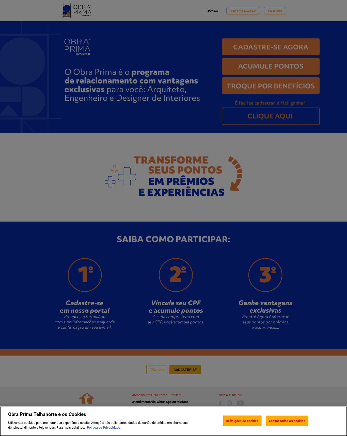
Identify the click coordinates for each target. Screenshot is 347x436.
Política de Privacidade (103, 427)
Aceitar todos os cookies (287, 421)
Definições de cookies (242, 421)
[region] (173, 421)
